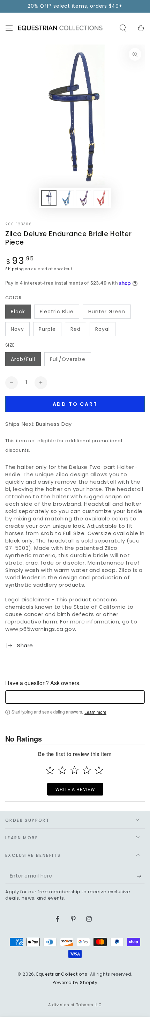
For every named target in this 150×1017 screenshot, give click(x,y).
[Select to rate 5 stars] (98, 770)
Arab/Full (23, 359)
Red (75, 329)
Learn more (95, 712)
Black (18, 311)
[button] (123, 28)
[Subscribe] (141, 876)
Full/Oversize (67, 359)
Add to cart (75, 404)
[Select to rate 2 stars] (62, 770)
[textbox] (75, 697)
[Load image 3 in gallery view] (83, 198)
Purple (47, 329)
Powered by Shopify (75, 982)
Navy (17, 329)
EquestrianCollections (62, 974)
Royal (102, 329)
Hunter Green (106, 311)
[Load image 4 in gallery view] (101, 198)
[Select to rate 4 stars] (86, 770)
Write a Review (75, 789)
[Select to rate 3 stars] (74, 770)
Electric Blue (57, 311)
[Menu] (9, 28)
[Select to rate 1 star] (50, 770)
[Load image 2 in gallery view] (66, 198)
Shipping (14, 269)
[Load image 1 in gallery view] (49, 198)
